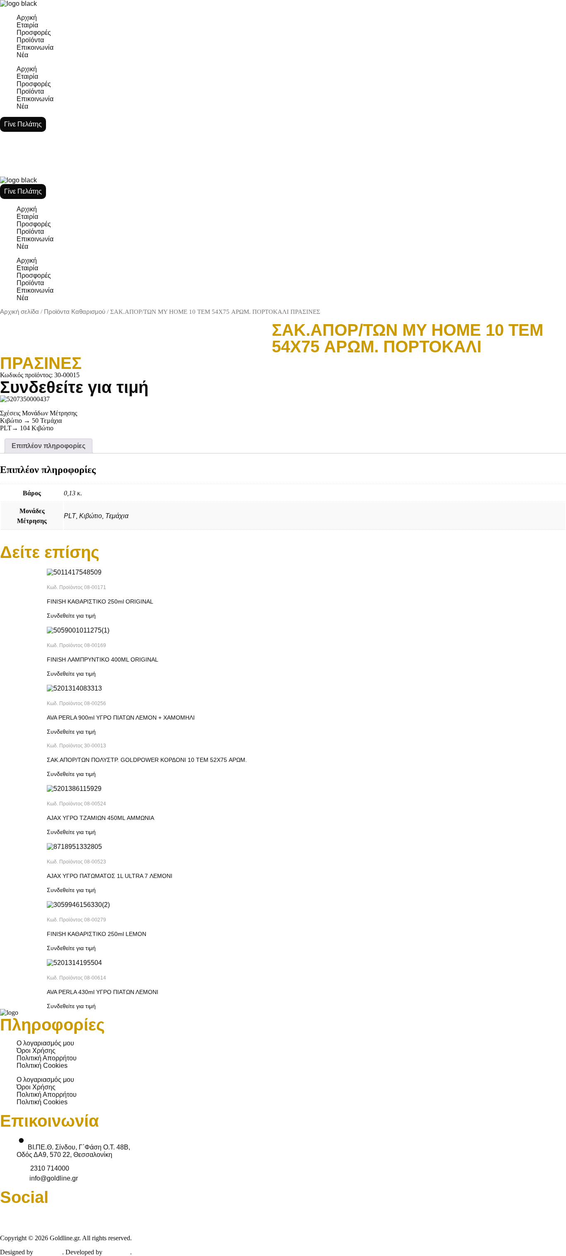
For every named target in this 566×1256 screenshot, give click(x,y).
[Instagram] (387, 1215)
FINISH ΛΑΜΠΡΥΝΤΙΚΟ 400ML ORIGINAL (102, 659)
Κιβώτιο (90, 515)
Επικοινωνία (35, 47)
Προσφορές (34, 32)
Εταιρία (27, 25)
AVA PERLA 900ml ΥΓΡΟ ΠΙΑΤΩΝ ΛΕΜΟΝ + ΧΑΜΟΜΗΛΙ (121, 717)
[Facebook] (10, 1215)
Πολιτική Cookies (42, 1065)
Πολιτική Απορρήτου (47, 1058)
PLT (70, 515)
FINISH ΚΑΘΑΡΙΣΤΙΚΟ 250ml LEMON (96, 934)
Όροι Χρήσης (36, 1050)
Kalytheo (117, 1252)
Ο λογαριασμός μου (45, 1043)
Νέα (22, 54)
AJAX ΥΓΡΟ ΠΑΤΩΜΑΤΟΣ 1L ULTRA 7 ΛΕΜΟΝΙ (109, 876)
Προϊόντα (30, 40)
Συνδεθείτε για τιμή (74, 387)
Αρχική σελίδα (19, 311)
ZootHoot (48, 1252)
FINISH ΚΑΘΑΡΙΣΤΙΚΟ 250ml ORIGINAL (100, 601)
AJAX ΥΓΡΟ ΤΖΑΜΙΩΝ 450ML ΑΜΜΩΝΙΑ (100, 818)
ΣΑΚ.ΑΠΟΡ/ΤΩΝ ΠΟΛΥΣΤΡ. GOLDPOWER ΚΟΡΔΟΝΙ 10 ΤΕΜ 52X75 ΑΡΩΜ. (147, 760)
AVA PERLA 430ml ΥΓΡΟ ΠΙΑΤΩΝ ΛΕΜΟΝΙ (102, 992)
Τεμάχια (116, 515)
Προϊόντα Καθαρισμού (74, 311)
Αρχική (27, 17)
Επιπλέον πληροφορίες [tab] (48, 445)
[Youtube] (199, 1215)
